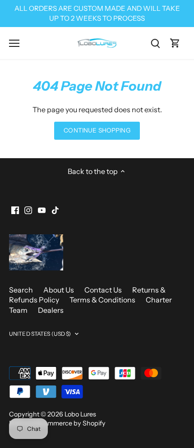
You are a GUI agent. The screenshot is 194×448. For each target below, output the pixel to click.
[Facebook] (15, 210)
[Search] (155, 43)
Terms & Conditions (102, 299)
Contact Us (103, 289)
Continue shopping (97, 130)
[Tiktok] (55, 210)
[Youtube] (42, 210)
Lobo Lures (80, 414)
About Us (58, 289)
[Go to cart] (175, 43)
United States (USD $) (40, 333)
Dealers (51, 310)
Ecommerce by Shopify (71, 423)
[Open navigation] (14, 43)
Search (21, 289)
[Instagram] (28, 210)
